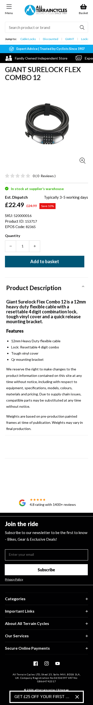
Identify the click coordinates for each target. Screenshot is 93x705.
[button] (46, 286)
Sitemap (63, 689)
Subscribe (46, 569)
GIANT (69, 39)
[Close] (77, 697)
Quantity (12, 236)
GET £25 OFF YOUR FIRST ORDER (42, 697)
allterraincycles (45, 689)
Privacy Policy (14, 579)
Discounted (50, 39)
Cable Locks (28, 39)
